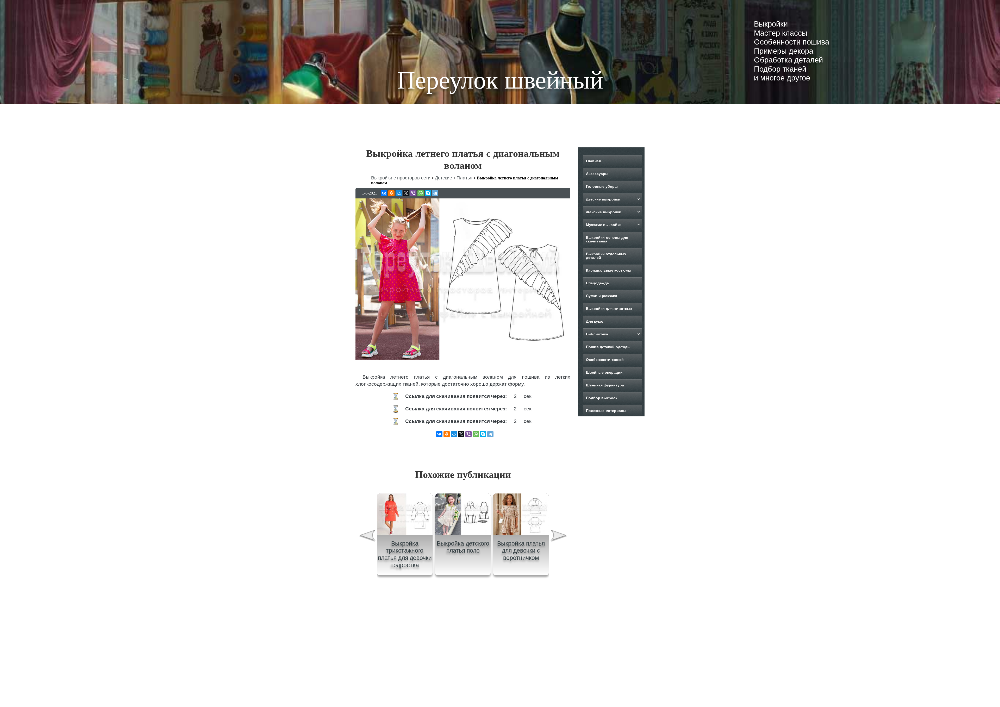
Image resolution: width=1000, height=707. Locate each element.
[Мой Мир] (399, 193)
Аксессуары (597, 174)
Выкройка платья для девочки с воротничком (521, 573)
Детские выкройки (603, 199)
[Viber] (413, 193)
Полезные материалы (606, 411)
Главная (593, 161)
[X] (406, 193)
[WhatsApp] (420, 193)
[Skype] (428, 193)
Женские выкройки (603, 212)
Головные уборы (602, 186)
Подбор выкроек (601, 398)
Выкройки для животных (609, 308)
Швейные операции (604, 372)
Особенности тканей (605, 360)
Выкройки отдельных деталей (606, 256)
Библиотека (597, 334)
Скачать (544, 396)
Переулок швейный (500, 80)
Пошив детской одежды (608, 347)
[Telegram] (435, 193)
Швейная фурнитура (605, 385)
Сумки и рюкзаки (601, 296)
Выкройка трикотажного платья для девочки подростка (405, 577)
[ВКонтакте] (384, 193)
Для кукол (595, 321)
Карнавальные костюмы (608, 270)
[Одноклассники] (391, 193)
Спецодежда (597, 283)
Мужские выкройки (604, 225)
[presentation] (367, 559)
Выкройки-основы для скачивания (607, 239)
